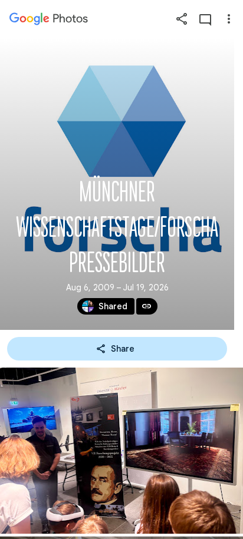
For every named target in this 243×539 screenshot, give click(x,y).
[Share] (181, 19)
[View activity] (205, 19)
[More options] (229, 19)
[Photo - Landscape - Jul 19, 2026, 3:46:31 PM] (121, 451)
